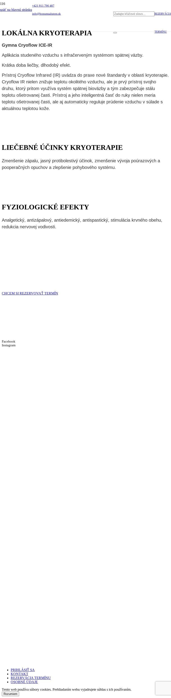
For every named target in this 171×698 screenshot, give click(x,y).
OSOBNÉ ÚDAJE (24, 682)
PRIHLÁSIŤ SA (23, 670)
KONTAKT (19, 674)
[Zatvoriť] (115, 32)
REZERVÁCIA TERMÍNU (31, 678)
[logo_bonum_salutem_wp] (56, 63)
